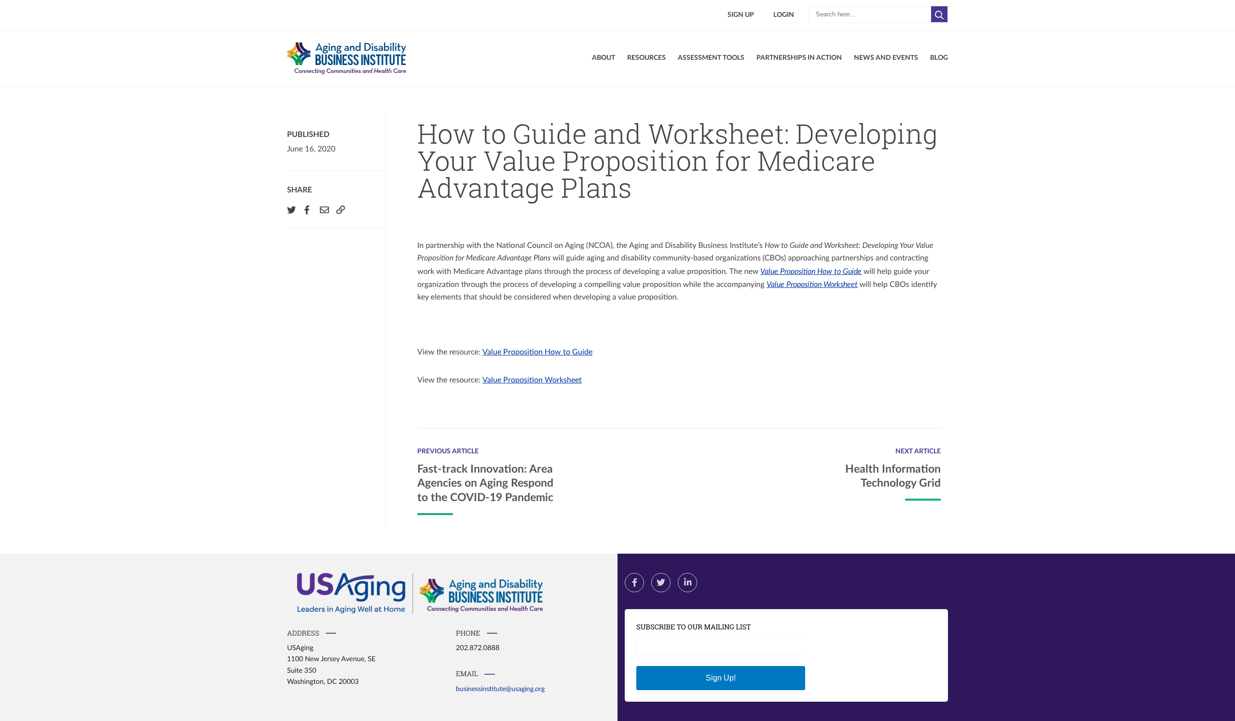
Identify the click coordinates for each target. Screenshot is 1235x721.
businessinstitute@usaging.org (500, 689)
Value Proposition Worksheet (812, 284)
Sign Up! (721, 678)
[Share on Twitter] (290, 209)
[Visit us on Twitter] (661, 582)
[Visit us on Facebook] (634, 582)
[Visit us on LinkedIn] (687, 582)
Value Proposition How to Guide (811, 271)
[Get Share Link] (339, 209)
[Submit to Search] (939, 14)
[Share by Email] (323, 209)
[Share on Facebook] (306, 209)
